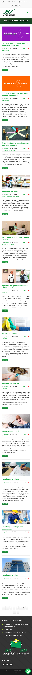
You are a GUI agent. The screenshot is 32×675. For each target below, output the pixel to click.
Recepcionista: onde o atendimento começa (15, 238)
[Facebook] (12, 5)
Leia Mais (5, 70)
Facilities (11, 244)
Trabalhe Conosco (25, 2)
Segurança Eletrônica (10, 191)
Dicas (3, 196)
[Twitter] (16, 5)
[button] (28, 671)
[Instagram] (19, 5)
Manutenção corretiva (10, 383)
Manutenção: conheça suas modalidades (12, 528)
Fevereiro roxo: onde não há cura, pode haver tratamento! (15, 44)
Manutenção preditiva (10, 479)
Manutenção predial (10, 575)
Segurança (16, 196)
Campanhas (5, 50)
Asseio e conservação (10, 334)
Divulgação (5, 150)
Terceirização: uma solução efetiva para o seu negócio (15, 144)
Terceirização (12, 150)
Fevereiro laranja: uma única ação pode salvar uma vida (15, 94)
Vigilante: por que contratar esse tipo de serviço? (15, 286)
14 (14, 612)
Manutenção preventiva (11, 431)
